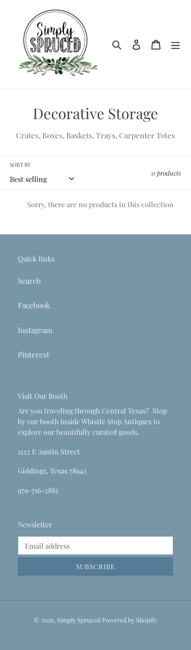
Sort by (20, 164)
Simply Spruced (78, 620)
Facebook (34, 305)
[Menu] (175, 44)
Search (29, 280)
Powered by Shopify (129, 620)
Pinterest (33, 354)
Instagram (35, 330)
